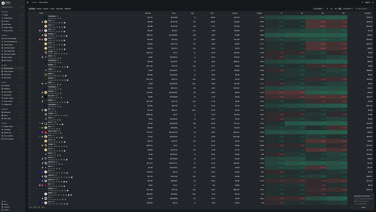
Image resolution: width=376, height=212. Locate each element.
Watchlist (68, 9)
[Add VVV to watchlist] (30, 172)
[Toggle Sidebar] (25, 106)
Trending (32, 9)
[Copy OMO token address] (52, 168)
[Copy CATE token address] (54, 23)
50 (35, 207)
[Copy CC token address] (57, 199)
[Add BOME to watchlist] (30, 75)
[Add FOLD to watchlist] (30, 30)
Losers (52, 9)
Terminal (34, 2)
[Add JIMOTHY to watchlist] (30, 176)
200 (43, 207)
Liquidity (367, 13)
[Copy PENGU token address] (58, 195)
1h (327, 9)
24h (340, 9)
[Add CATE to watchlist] (30, 22)
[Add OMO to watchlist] (30, 167)
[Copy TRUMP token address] (59, 54)
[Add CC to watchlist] (30, 198)
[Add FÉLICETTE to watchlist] (30, 163)
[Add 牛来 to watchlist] (30, 128)
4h (331, 9)
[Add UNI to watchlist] (30, 185)
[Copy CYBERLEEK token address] (55, 18)
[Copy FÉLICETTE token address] (54, 164)
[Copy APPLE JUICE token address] (56, 133)
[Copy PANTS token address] (56, 160)
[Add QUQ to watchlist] (30, 136)
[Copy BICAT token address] (52, 124)
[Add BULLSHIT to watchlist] (30, 97)
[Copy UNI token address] (54, 186)
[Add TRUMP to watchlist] (30, 53)
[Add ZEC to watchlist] (30, 110)
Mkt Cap (148, 13)
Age (192, 13)
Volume (39, 9)
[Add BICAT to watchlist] (30, 123)
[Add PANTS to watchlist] (30, 159)
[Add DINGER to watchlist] (30, 35)
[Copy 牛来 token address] (52, 129)
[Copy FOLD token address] (54, 31)
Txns (211, 13)
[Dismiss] (372, 195)
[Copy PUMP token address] (53, 58)
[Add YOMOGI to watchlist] (30, 92)
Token (41, 13)
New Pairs (59, 9)
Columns (349, 9)
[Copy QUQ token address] (52, 137)
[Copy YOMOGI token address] (56, 93)
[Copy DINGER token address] (56, 36)
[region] (200, 108)
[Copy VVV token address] (57, 173)
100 (38, 207)
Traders (259, 13)
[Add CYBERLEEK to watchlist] (30, 17)
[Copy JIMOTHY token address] (61, 177)
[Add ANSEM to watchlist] (30, 66)
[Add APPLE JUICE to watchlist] (30, 132)
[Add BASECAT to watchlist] (30, 181)
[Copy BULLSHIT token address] (56, 98)
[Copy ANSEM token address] (57, 67)
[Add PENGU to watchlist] (30, 194)
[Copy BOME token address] (58, 76)
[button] (367, 2)
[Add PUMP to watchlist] (30, 57)
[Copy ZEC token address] (53, 111)
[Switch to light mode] (373, 2)
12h (336, 9)
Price (174, 13)
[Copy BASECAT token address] (54, 182)
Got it (363, 207)
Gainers (45, 9)
